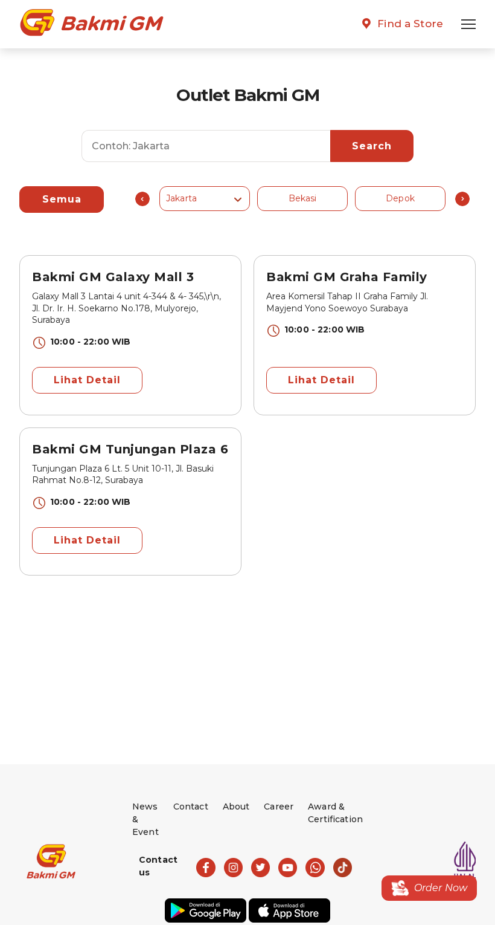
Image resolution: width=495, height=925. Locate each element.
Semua (61, 199)
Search (372, 146)
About (236, 806)
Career (278, 806)
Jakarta (181, 198)
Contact (190, 806)
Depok (400, 198)
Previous (142, 199)
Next (462, 199)
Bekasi (303, 198)
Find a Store (410, 24)
